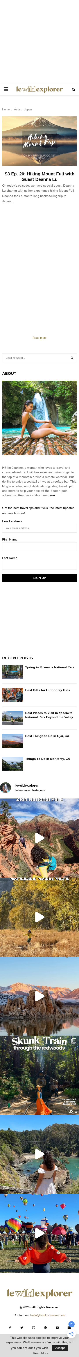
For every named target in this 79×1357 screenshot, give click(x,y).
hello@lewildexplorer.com (48, 1315)
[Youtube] (57, 1327)
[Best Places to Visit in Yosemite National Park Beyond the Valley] (12, 718)
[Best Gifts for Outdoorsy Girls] (12, 695)
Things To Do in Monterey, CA (47, 758)
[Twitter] (22, 1327)
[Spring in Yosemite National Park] (12, 672)
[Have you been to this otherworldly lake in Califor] (39, 996)
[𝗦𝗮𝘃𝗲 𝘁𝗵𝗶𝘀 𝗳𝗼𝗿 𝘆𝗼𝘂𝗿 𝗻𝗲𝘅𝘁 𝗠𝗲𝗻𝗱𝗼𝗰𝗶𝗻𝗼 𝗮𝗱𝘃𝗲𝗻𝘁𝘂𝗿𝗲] (39, 1154)
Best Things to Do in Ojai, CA (47, 736)
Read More (40, 1353)
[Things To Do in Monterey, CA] (12, 764)
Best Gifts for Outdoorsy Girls (47, 690)
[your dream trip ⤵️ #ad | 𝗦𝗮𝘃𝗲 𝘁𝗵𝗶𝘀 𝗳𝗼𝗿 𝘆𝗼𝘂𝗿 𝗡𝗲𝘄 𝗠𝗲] (39, 1233)
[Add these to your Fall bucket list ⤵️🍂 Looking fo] (39, 917)
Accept (60, 1348)
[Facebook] (10, 1327)
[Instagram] (33, 1327)
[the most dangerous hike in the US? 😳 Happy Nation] (39, 838)
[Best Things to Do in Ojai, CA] (12, 741)
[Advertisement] (39, 41)
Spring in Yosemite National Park (49, 667)
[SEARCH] (72, 357)
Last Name (9, 558)
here (51, 495)
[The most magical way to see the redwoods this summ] (39, 1075)
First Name (10, 539)
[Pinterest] (45, 1327)
